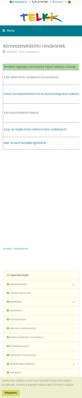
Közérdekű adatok (19, 346)
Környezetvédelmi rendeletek (34, 46)
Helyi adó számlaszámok (23, 328)
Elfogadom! (11, 392)
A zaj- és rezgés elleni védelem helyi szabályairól (35, 129)
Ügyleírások (16, 310)
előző (7, 248)
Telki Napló (15, 372)
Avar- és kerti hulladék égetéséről (25, 143)
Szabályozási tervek (20, 293)
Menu (10, 31)
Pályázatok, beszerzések (23, 355)
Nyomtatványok (18, 319)
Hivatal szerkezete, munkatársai (26, 337)
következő (21, 248)
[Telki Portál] (41, 15)
